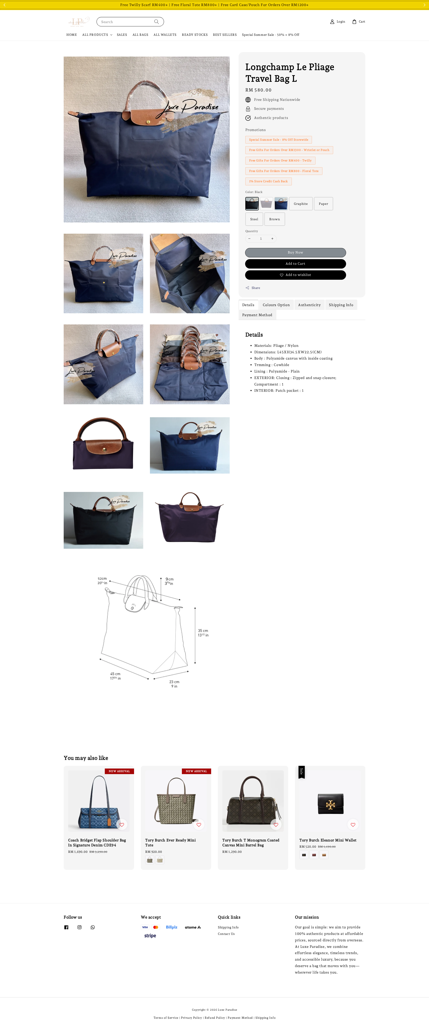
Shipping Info (228, 927)
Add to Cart (295, 264)
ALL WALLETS (165, 34)
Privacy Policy (191, 1017)
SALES (122, 34)
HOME (71, 34)
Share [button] (256, 288)
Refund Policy (215, 1017)
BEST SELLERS (225, 34)
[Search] (156, 21)
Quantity (251, 231)
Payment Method (240, 1017)
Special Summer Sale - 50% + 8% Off (270, 34)
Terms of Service (166, 1017)
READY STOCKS (195, 34)
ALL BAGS (140, 34)
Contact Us (226, 934)
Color (254, 192)
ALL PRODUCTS (95, 34)
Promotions (255, 130)
